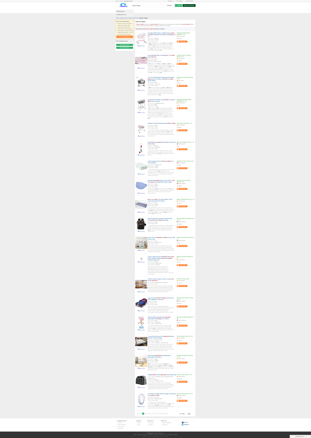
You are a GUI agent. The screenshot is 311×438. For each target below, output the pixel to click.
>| (167, 413)
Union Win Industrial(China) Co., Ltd (185, 393)
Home (117, 18)
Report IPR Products (124, 47)
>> (165, 413)
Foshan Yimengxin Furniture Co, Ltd (185, 336)
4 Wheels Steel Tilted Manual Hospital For (162, 123)
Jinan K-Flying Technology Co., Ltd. (184, 123)
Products (139, 434)
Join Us (138, 424)
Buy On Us (150, 420)
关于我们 (170, 434)
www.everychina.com (159, 433)
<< (140, 413)
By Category (151, 422)
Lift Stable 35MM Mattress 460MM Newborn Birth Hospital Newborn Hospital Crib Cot (161, 34)
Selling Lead (164, 424)
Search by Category (189, 5)
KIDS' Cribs (135, 18)
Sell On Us (164, 420)
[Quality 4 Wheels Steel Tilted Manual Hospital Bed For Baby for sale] (141, 134)
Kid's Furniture (128, 18)
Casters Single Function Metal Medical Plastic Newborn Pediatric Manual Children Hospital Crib (161, 258)
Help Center (120, 428)
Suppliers (145, 434)
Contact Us (120, 422)
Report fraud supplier (124, 44)
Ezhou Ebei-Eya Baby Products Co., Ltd (185, 142)
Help (166, 434)
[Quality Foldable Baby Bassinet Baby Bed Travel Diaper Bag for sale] (141, 385)
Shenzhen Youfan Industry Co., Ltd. (184, 374)
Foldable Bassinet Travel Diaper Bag (162, 374)
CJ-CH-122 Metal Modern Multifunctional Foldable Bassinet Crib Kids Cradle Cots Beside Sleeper (161, 79)
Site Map (150, 434)
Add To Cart (142, 45)
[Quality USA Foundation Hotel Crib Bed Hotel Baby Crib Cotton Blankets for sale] (141, 172)
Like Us (186, 422)
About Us (138, 420)
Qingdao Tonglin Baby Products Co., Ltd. (185, 199)
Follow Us (186, 424)
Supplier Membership (166, 422)
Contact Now (183, 41)
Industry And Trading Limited (183, 278)
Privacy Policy (121, 426)
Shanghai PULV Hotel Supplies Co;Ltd (185, 161)
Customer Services (121, 420)
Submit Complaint (122, 424)
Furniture (122, 18)
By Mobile (150, 424)
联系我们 (175, 434)
